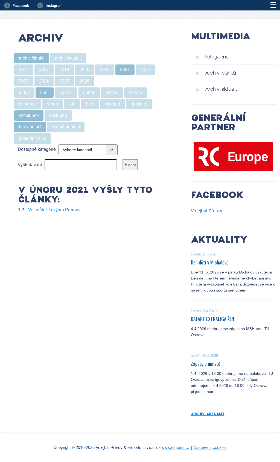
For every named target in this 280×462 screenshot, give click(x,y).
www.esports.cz (175, 447)
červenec (28, 104)
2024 (44, 81)
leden (24, 92)
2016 (24, 69)
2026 (84, 81)
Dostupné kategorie (37, 149)
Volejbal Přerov (206, 210)
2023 (24, 81)
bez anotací (30, 127)
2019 (84, 69)
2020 (105, 69)
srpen (52, 104)
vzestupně (29, 115)
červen (135, 92)
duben (89, 92)
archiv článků (32, 58)
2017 (44, 69)
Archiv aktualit (221, 89)
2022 (145, 69)
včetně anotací (66, 127)
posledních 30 (32, 138)
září (71, 104)
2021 (125, 69)
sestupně (58, 115)
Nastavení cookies (210, 447)
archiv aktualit (68, 58)
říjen (90, 104)
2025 (64, 81)
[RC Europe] (233, 157)
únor (44, 92)
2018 (64, 69)
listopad (112, 104)
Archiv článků (220, 73)
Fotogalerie (217, 57)
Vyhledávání (30, 164)
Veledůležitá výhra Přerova (54, 209)
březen (66, 92)
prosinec (138, 104)
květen (112, 92)
